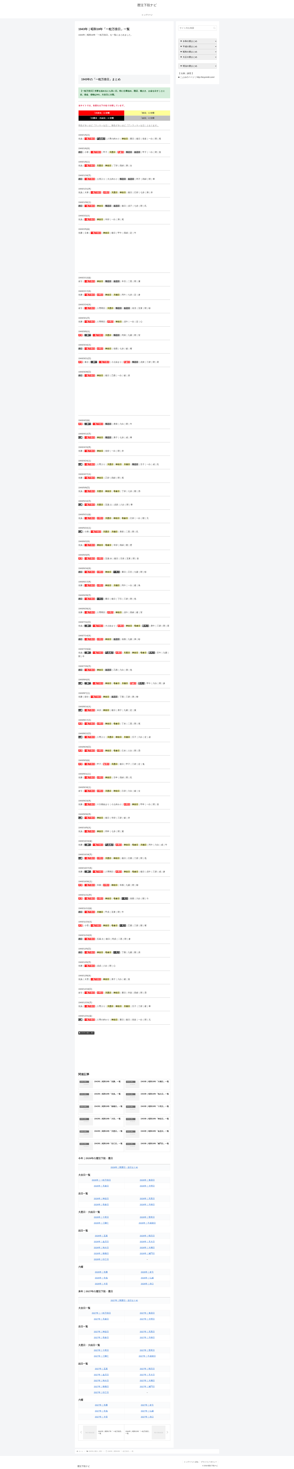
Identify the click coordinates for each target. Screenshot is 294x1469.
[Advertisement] (124, 56)
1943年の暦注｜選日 (87, 1033)
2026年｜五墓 (101, 1236)
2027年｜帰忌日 (147, 1369)
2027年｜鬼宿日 (147, 1313)
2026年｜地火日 (101, 1247)
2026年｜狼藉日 (101, 1253)
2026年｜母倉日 (101, 1204)
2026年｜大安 (101, 1284)
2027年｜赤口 (147, 1417)
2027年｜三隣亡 (101, 1356)
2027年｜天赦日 (101, 1319)
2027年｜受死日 (147, 1350)
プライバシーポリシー (209, 1462)
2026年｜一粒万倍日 (101, 1180)
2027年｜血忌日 (101, 1375)
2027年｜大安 (101, 1417)
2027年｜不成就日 (147, 1356)
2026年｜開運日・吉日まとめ (124, 1167)
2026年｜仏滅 (147, 1278)
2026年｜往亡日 (101, 1259)
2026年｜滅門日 (147, 1253)
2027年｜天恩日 (147, 1332)
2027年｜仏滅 (147, 1411)
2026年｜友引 (147, 1272)
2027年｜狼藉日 (101, 1386)
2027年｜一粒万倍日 (101, 1313)
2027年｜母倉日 (101, 1337)
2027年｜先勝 (101, 1405)
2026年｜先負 (101, 1278)
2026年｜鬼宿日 (147, 1180)
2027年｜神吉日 (101, 1332)
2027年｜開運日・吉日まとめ (124, 1300)
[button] (214, 28)
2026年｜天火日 (147, 1241)
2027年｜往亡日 (101, 1392)
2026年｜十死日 (101, 1217)
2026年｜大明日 (147, 1186)
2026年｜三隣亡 (101, 1223)
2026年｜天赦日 (101, 1186)
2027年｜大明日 (147, 1319)
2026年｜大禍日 (147, 1247)
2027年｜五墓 (101, 1369)
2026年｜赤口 (147, 1284)
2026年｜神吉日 (101, 1198)
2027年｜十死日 (101, 1350)
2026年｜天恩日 (147, 1198)
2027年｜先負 (101, 1411)
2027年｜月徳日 (147, 1337)
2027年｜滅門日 (147, 1386)
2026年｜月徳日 (147, 1204)
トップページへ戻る (191, 1462)
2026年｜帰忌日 (147, 1236)
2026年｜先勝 (101, 1272)
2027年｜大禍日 (147, 1380)
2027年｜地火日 (101, 1380)
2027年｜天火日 (147, 1375)
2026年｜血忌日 (101, 1241)
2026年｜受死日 (147, 1217)
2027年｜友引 (147, 1405)
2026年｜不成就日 (147, 1223)
